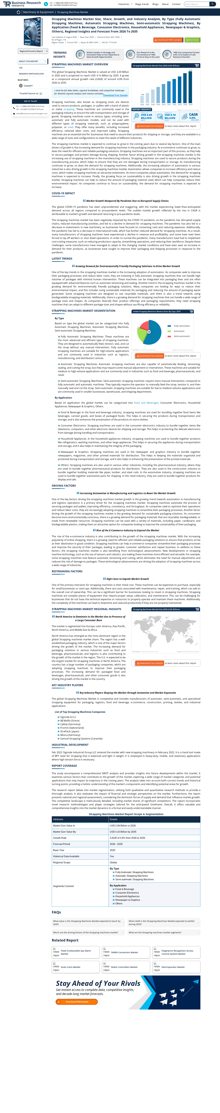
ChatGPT (28, 85)
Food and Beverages (146, 402)
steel (70, 127)
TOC (21, 67)
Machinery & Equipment (38, 12)
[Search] (212, 4)
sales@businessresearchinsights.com (31, 113)
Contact (176, 4)
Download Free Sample (151, 126)
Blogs (156, 4)
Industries (124, 4)
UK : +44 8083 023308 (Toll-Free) (29, 109)
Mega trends (142, 4)
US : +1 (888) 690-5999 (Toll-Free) (30, 106)
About (165, 4)
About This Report (28, 61)
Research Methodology (31, 73)
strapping (68, 109)
